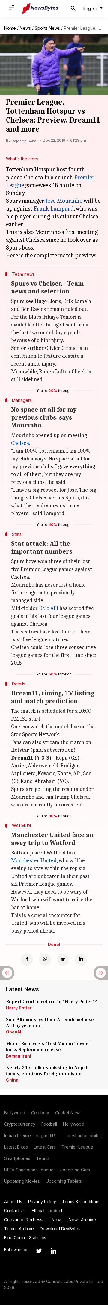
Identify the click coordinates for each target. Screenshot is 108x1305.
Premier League (77, 1146)
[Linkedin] (81, 960)
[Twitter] (63, 960)
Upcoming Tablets (64, 1181)
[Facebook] (27, 960)
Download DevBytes (60, 1228)
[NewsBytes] (40, 8)
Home (10, 28)
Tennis (43, 1158)
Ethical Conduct (47, 1210)
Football (49, 1124)
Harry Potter (19, 1007)
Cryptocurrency (19, 1124)
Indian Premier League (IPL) (31, 1135)
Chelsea (20, 443)
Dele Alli (48, 608)
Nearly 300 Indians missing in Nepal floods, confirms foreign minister (46, 1071)
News (25, 28)
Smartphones (17, 1158)
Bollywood (14, 1112)
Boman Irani (18, 1055)
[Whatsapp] (45, 960)
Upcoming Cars (75, 1169)
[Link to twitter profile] (39, 1251)
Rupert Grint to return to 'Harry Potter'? (51, 1002)
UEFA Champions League (29, 1169)
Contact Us (15, 1210)
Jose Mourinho (64, 200)
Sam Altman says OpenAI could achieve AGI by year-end (50, 1023)
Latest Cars (45, 1146)
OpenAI (13, 1031)
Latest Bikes (16, 1146)
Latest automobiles (83, 1135)
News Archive (82, 1219)
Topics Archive (19, 1228)
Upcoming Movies (22, 1181)
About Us (13, 1201)
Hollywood (73, 1124)
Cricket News (68, 1112)
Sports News (47, 28)
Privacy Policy (42, 1201)
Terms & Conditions (81, 1201)
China (12, 1079)
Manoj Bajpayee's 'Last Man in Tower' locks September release (48, 1047)
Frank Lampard (54, 208)
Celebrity (40, 1112)
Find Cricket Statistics (25, 1237)
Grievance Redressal (25, 1219)
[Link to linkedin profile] (53, 1251)
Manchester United (34, 860)
